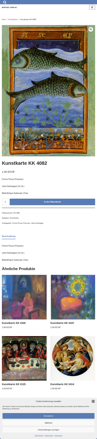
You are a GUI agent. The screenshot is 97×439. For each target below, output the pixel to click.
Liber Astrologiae (37, 223)
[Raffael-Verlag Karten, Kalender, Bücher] (9, 7)
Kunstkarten (13, 19)
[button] (93, 401)
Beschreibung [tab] (9, 236)
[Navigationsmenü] (92, 7)
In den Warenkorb (52, 202)
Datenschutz (39, 435)
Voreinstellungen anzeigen (48, 430)
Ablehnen (48, 423)
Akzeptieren (48, 416)
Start (4, 19)
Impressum (58, 435)
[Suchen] (4, 2)
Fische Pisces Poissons (21, 223)
